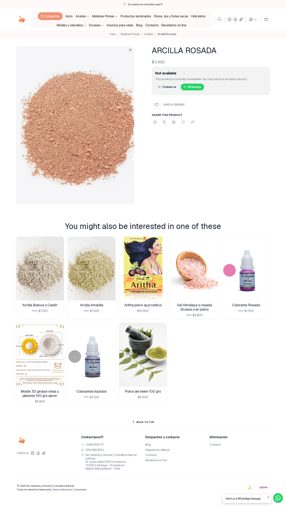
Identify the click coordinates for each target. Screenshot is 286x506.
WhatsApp (194, 86)
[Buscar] (220, 19)
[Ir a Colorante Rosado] (246, 268)
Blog (148, 444)
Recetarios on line (156, 460)
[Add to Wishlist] (58, 263)
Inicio (113, 34)
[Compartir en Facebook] (155, 122)
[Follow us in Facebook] (235, 19)
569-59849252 (94, 449)
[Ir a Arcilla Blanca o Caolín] (40, 268)
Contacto (151, 455)
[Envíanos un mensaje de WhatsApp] (278, 498)
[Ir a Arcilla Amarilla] (91, 268)
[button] (50, 16)
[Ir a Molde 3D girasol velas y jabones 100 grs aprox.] (40, 355)
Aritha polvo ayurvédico (143, 305)
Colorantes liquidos (91, 391)
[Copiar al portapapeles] (192, 122)
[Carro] (266, 19)
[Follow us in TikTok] (241, 19)
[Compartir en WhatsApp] (174, 122)
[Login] (253, 19)
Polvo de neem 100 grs (143, 391)
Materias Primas (130, 34)
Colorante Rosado (246, 305)
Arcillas (148, 34)
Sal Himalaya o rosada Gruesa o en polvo (194, 307)
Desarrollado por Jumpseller (70, 489)
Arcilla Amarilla (91, 305)
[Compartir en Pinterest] (183, 122)
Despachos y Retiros (157, 449)
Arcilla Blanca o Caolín (39, 305)
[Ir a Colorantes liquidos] (91, 355)
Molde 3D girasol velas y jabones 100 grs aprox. (40, 393)
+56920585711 (94, 444)
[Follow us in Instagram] (229, 19)
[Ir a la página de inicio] (22, 19)
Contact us (169, 86)
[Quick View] (58, 273)
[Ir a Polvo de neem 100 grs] (143, 355)
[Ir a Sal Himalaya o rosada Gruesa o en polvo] (194, 268)
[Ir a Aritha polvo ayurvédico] (143, 268)
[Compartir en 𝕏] (164, 122)
